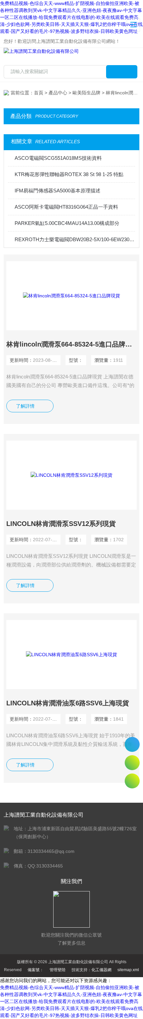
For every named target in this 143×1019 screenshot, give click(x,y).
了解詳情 (25, 406)
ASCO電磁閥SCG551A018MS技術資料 (58, 158)
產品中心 (58, 92)
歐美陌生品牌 (86, 92)
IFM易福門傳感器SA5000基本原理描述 (57, 190)
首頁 (38, 92)
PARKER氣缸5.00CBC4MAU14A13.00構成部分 (67, 223)
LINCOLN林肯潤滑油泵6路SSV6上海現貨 (67, 703)
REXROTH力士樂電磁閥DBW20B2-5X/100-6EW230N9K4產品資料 (75, 239)
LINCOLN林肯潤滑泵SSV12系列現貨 (61, 523)
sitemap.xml (128, 970)
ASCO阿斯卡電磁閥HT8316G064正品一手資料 (66, 207)
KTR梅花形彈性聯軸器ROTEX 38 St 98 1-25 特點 (69, 174)
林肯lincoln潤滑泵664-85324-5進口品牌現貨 (71, 344)
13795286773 (132, 744)
